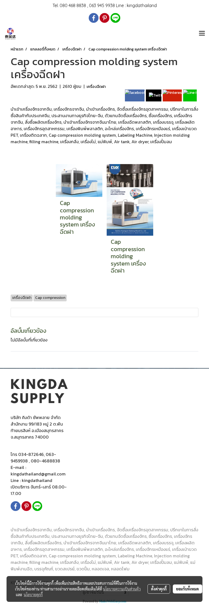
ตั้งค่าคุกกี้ (159, 588)
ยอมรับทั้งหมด (187, 588)
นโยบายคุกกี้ (33, 594)
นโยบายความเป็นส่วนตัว (122, 588)
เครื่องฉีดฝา (96, 87)
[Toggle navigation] (202, 34)
